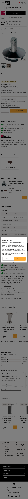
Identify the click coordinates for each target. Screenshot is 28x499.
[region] (14, 249)
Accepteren (19, 258)
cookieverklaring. (8, 254)
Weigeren (8, 258)
